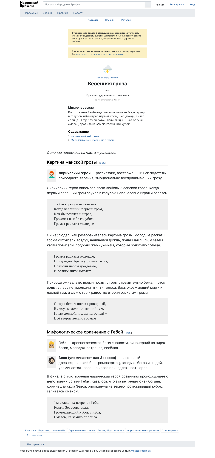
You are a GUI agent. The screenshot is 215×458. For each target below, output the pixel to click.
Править (109, 20)
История (126, 20)
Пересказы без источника (82, 430)
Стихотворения (170, 430)
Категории (30, 430)
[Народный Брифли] (29, 4)
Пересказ (93, 20)
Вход (192, 4)
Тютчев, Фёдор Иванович (107, 78)
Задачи (47, 12)
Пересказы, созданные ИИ (51, 430)
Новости (78, 12)
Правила (62, 12)
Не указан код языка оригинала (143, 430)
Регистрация (177, 4)
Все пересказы (34, 435)
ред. (102, 162)
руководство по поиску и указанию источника (99, 54)
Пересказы (31, 12)
